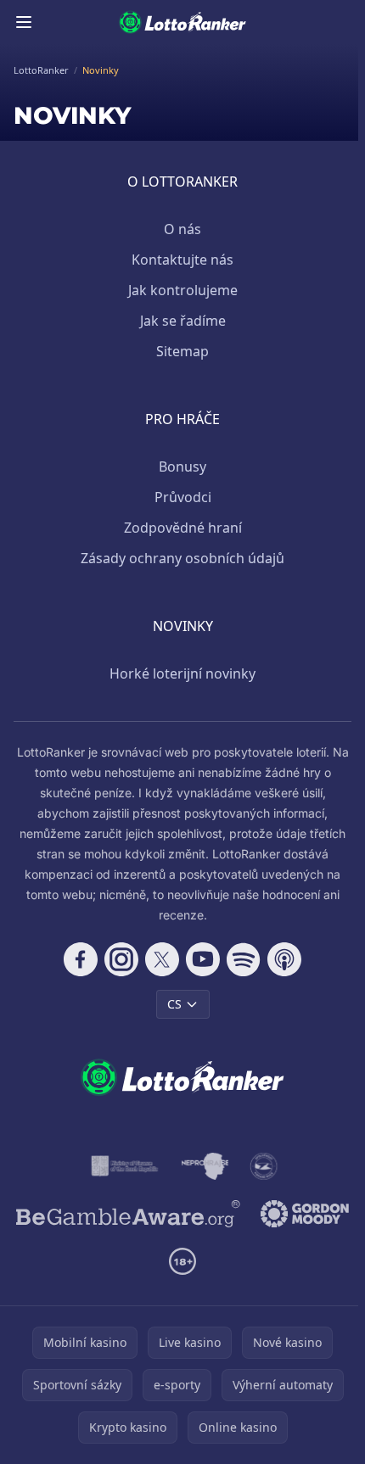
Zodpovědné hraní (183, 527)
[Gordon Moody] (305, 1213)
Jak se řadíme (183, 320)
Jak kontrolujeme (183, 290)
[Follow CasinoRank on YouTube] (203, 959)
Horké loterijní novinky (183, 673)
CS (174, 1004)
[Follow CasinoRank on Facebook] (81, 959)
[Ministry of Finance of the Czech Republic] (123, 1166)
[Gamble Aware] (128, 1213)
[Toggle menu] (24, 22)
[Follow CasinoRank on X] (162, 959)
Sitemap (182, 351)
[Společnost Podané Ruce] (264, 1166)
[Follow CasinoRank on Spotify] (244, 959)
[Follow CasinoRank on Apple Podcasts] (284, 959)
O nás (182, 229)
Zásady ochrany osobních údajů (182, 558)
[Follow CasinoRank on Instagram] (121, 959)
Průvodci (182, 497)
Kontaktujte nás (182, 259)
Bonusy (182, 466)
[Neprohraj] (205, 1166)
